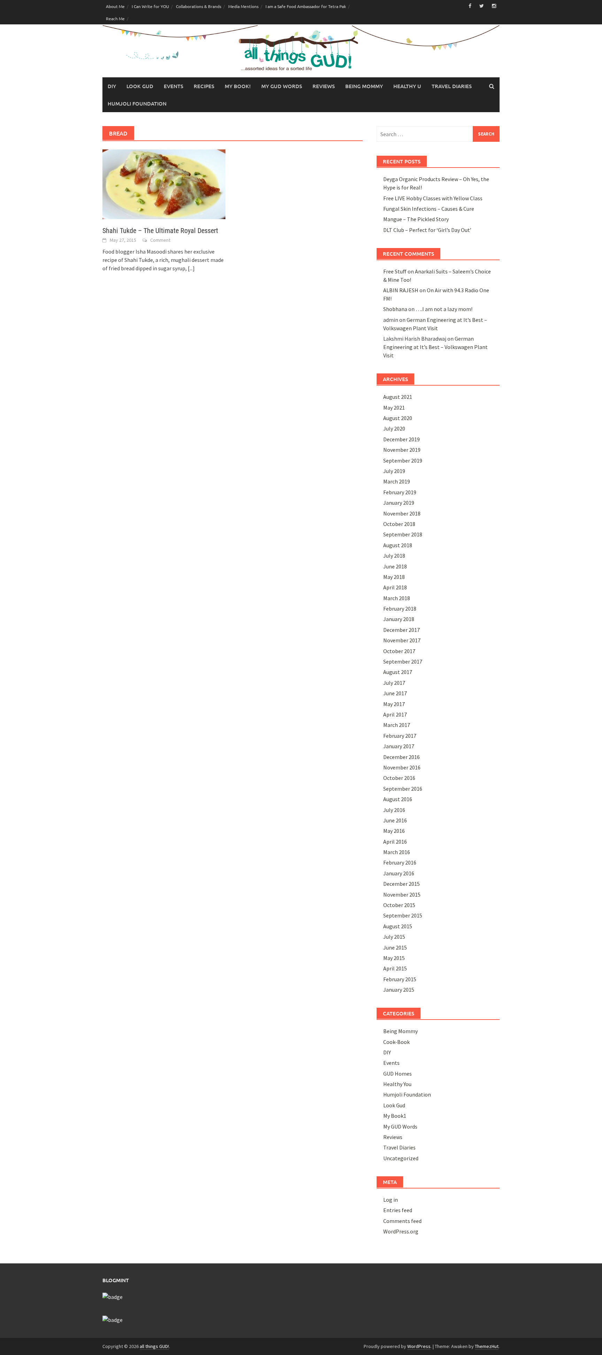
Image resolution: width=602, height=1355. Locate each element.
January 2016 (398, 873)
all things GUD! (154, 1346)
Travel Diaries (452, 86)
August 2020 (397, 418)
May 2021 (394, 407)
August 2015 (397, 926)
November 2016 (401, 767)
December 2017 (401, 629)
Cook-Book (396, 1041)
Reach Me (115, 18)
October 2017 (399, 651)
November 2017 (401, 640)
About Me (115, 6)
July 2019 (394, 470)
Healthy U (407, 86)
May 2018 (394, 576)
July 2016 (394, 809)
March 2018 (396, 598)
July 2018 (394, 555)
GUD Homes (397, 1073)
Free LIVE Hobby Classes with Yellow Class (433, 198)
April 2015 (395, 968)
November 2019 (401, 449)
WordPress (419, 1346)
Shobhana (395, 308)
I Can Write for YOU (150, 6)
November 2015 (401, 894)
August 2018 (397, 545)
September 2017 (402, 661)
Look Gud (139, 86)
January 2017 (398, 746)
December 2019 (401, 439)
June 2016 (395, 820)
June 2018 (395, 566)
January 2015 (398, 989)
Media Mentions (243, 6)
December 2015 (401, 883)
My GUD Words (281, 86)
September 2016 (402, 788)
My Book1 (394, 1115)
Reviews (323, 86)
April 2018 (395, 587)
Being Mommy (364, 86)
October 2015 (399, 904)
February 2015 (399, 979)
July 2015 (394, 936)
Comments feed (402, 1220)
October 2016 (399, 777)
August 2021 (397, 396)
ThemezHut (487, 1346)
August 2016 (397, 799)
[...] (191, 268)
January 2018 (398, 618)
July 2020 (394, 428)
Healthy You (397, 1084)
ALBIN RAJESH (400, 290)
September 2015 (402, 915)
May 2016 (394, 830)
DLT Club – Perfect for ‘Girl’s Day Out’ (427, 229)
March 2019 (396, 481)
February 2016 (399, 862)
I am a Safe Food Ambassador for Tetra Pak (305, 6)
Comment (160, 240)
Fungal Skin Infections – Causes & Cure (428, 208)
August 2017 (397, 671)
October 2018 (399, 523)
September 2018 (402, 534)
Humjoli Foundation (137, 103)
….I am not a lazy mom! (444, 308)
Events (173, 86)
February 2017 (399, 735)
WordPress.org (400, 1231)
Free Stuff (395, 271)
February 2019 (399, 492)
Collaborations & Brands (198, 6)
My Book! (238, 86)
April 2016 (395, 841)
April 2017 (395, 714)
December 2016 (401, 756)
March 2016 (396, 852)
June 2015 (395, 947)
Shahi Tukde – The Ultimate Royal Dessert (160, 230)
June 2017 (395, 693)
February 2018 (399, 608)
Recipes (204, 86)
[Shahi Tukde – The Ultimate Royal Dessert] (163, 183)
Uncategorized (400, 1158)
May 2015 (394, 957)
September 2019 (402, 460)
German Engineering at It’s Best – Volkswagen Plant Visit (435, 347)
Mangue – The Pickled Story (416, 219)
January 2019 (398, 502)
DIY (112, 86)
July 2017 (394, 682)
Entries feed (397, 1210)
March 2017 (396, 724)
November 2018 (401, 513)
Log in (390, 1199)
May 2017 (394, 703)
